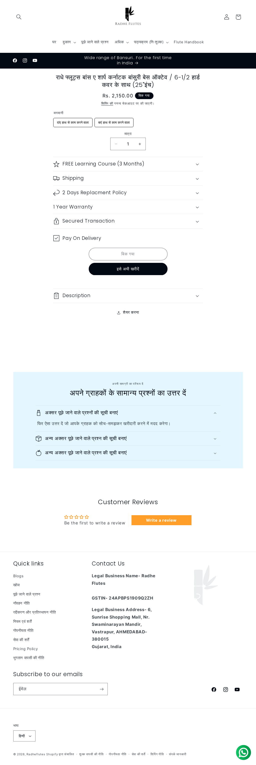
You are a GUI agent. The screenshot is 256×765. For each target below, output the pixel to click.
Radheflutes (35, 754)
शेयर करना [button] (131, 312)
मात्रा (128, 134)
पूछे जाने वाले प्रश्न (26, 594)
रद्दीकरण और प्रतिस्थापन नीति (34, 612)
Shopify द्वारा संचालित (60, 754)
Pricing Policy (25, 649)
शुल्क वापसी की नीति (91, 754)
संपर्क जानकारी (177, 754)
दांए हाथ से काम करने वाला (72, 121)
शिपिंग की (107, 103)
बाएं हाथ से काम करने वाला (114, 121)
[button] (19, 17)
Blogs (18, 576)
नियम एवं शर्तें (22, 621)
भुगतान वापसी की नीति (28, 658)
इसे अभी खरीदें (128, 269)
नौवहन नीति (21, 603)
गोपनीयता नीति (23, 630)
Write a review (161, 520)
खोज (16, 585)
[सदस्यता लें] (101, 689)
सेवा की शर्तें (21, 640)
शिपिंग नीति (157, 754)
